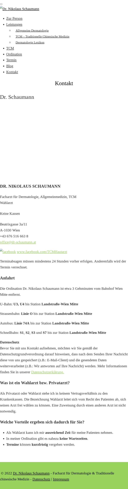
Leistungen (14, 24)
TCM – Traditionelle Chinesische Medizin (42, 36)
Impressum (61, 479)
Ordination (14, 54)
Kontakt (12, 72)
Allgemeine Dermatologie (32, 30)
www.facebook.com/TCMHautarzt (42, 252)
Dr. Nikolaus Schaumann (31, 473)
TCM (10, 48)
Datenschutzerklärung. (47, 372)
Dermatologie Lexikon (30, 42)
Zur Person (14, 18)
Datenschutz (41, 479)
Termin (11, 60)
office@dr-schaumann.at (18, 242)
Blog (9, 66)
